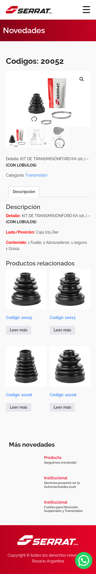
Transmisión (36, 175)
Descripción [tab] (24, 191)
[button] (81, 79)
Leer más (18, 330)
